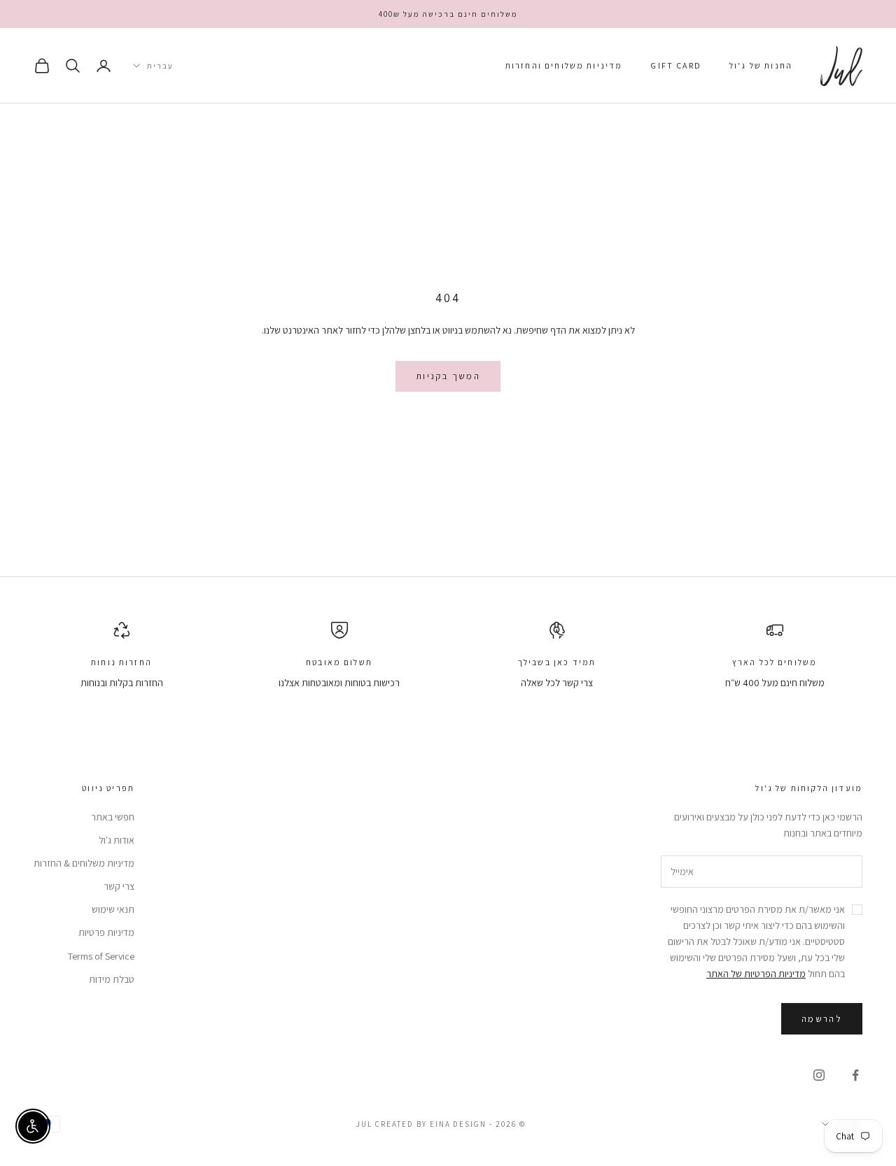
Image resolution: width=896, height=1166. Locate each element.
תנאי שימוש (113, 909)
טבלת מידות (111, 979)
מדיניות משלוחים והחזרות (564, 65)
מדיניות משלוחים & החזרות (84, 863)
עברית (160, 66)
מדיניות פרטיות (106, 932)
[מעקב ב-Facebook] (855, 1075)
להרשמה (822, 1019)
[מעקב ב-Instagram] (819, 1075)
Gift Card (675, 65)
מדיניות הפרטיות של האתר (756, 973)
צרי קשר (119, 886)
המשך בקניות (448, 376)
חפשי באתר (112, 817)
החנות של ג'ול (760, 65)
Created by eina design (431, 1124)
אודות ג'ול (116, 840)
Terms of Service (101, 956)
